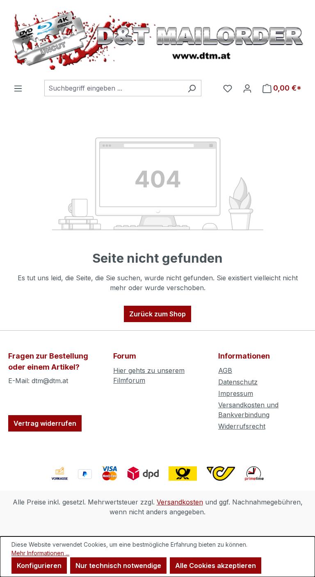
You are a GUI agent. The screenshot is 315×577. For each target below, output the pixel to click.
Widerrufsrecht (241, 426)
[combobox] (113, 88)
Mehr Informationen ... (40, 553)
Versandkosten (180, 502)
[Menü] (18, 88)
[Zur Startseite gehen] (157, 40)
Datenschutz (238, 382)
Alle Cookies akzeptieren (215, 565)
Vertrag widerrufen (45, 423)
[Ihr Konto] (247, 88)
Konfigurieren (39, 565)
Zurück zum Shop (157, 314)
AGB (225, 370)
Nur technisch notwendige (118, 565)
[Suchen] (191, 88)
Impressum (235, 393)
